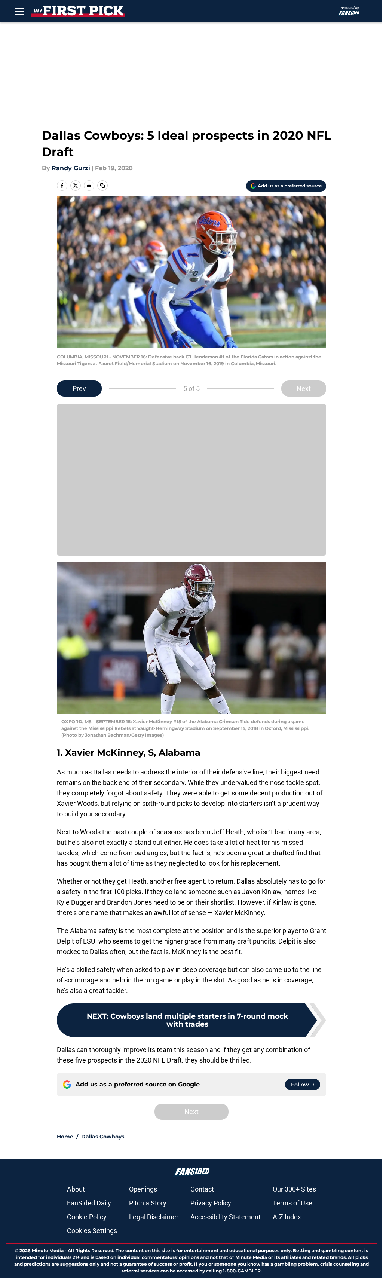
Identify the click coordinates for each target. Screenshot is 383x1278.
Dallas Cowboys (102, 1136)
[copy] (102, 185)
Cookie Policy (87, 1217)
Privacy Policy (210, 1203)
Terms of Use (292, 1203)
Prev (79, 388)
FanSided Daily (89, 1203)
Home (65, 1136)
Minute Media (48, 1250)
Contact (202, 1189)
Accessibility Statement (225, 1217)
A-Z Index (287, 1217)
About (76, 1189)
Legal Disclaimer (153, 1217)
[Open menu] (19, 11)
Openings (143, 1189)
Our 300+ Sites (294, 1189)
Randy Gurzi (71, 168)
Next (304, 388)
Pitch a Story (147, 1203)
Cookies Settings (92, 1231)
